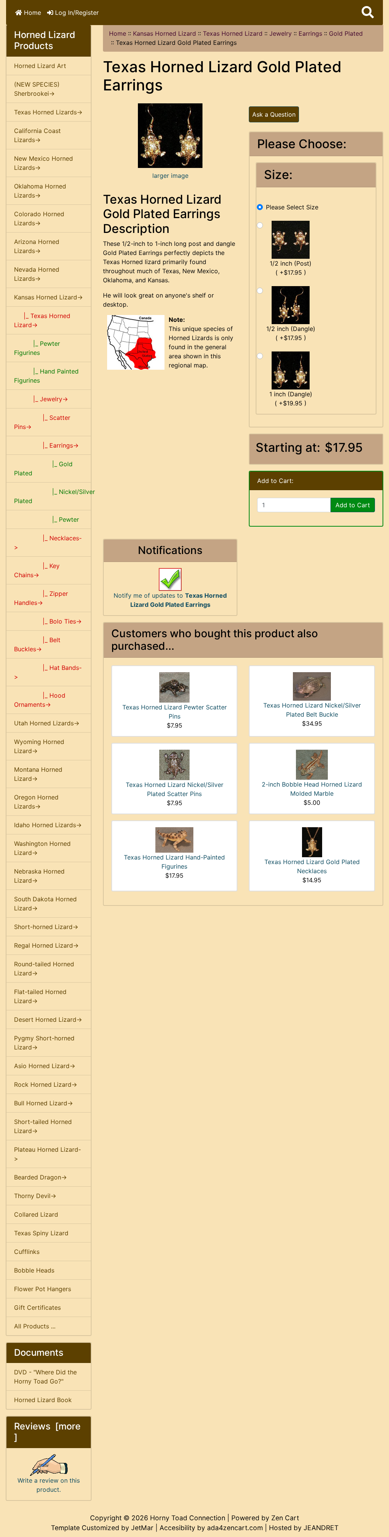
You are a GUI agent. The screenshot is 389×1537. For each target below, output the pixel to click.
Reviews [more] (47, 1432)
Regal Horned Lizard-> (46, 945)
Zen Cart (285, 1518)
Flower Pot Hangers (42, 1289)
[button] (368, 12)
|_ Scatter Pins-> (42, 422)
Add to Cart (352, 505)
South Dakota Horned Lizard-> (45, 903)
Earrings (310, 33)
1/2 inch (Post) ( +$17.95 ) (291, 268)
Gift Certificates (37, 1307)
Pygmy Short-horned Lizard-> (44, 1042)
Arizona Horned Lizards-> (36, 246)
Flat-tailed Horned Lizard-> (40, 996)
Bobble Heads (34, 1270)
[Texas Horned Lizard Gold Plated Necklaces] (312, 841)
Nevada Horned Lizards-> (36, 274)
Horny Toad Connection (187, 1518)
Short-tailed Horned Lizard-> (43, 1126)
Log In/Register (76, 12)
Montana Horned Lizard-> (38, 774)
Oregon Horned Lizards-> (36, 801)
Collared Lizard (36, 1214)
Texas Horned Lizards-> (48, 112)
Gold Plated (346, 33)
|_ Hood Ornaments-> (39, 700)
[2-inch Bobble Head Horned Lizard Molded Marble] (312, 764)
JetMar (142, 1528)
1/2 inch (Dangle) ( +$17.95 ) (290, 333)
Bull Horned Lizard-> (43, 1103)
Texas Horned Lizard (232, 33)
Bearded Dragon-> (40, 1177)
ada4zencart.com (235, 1528)
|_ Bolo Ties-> (48, 621)
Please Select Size (292, 207)
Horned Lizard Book (43, 1400)
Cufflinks (27, 1251)
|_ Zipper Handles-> (41, 598)
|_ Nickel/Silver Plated (52, 496)
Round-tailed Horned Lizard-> (44, 968)
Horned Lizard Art (40, 66)
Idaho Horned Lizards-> (48, 825)
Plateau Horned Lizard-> (47, 1154)
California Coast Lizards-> (37, 135)
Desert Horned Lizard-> (48, 1019)
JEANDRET (321, 1528)
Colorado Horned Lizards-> (39, 218)
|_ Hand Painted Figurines (46, 375)
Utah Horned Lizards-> (46, 723)
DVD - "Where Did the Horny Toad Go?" (45, 1376)
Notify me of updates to (170, 600)
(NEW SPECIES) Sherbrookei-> (37, 89)
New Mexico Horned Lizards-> (43, 163)
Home (31, 12)
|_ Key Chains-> (37, 570)
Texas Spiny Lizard (41, 1233)
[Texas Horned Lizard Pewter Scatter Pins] (174, 686)
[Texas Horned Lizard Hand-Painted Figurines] (174, 839)
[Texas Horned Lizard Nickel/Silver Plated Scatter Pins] (174, 764)
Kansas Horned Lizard (164, 33)
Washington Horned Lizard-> (42, 848)
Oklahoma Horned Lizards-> (40, 190)
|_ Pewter (46, 519)
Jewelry (280, 33)
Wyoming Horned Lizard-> (39, 746)
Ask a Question (274, 114)
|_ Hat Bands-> (48, 672)
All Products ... (34, 1326)
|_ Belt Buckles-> (37, 644)
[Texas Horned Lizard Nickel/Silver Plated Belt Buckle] (312, 686)
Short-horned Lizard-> (46, 927)
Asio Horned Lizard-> (44, 1066)
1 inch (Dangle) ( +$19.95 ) (290, 398)
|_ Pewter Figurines (37, 348)
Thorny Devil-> (35, 1196)
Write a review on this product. (48, 1485)
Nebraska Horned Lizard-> (39, 875)
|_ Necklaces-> (48, 542)
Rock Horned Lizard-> (45, 1084)
